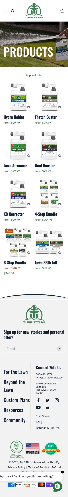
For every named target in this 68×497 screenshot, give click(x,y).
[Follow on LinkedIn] (47, 407)
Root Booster (45, 165)
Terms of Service (38, 467)
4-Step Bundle (46, 214)
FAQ (39, 422)
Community (14, 420)
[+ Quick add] (28, 107)
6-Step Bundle (15, 262)
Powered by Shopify (46, 462)
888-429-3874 (44, 374)
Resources (13, 409)
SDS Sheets (43, 416)
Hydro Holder (14, 117)
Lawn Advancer (15, 165)
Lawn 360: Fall (46, 262)
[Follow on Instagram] (56, 400)
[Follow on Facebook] (38, 400)
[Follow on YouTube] (38, 407)
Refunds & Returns (47, 427)
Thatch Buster (46, 117)
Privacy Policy (16, 467)
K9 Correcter (14, 214)
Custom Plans (17, 399)
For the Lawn (16, 371)
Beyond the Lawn (14, 385)
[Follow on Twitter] (47, 400)
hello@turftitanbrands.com (49, 377)
